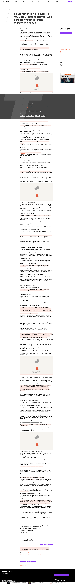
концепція (27, 554)
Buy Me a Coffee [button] (30, 115)
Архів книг (41, 575)
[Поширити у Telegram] (28, 30)
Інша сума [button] (38, 111)
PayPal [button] (43, 115)
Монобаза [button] (37, 115)
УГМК (24, 375)
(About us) (20, 571)
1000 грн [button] (32, 111)
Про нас (17, 571)
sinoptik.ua (61, 68)
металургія (43, 554)
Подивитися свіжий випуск (65, 34)
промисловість (37, 554)
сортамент (42, 235)
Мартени (23, 152)
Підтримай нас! (42, 571)
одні (25, 33)
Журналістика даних (31, 571)
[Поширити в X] (26, 30)
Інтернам (29, 576)
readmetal (51, 92)
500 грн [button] (27, 111)
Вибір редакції (18, 575)
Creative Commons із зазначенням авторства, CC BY (10, 580)
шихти (39, 143)
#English (17, 576)
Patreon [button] (22, 115)
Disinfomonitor (30, 575)
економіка (22, 554)
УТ (42, 451)
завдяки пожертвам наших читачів (38, 523)
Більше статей (23, 565)
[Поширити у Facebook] (25, 30)
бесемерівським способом (42, 136)
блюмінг (35, 218)
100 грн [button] (22, 111)
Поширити (22, 30)
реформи (31, 554)
